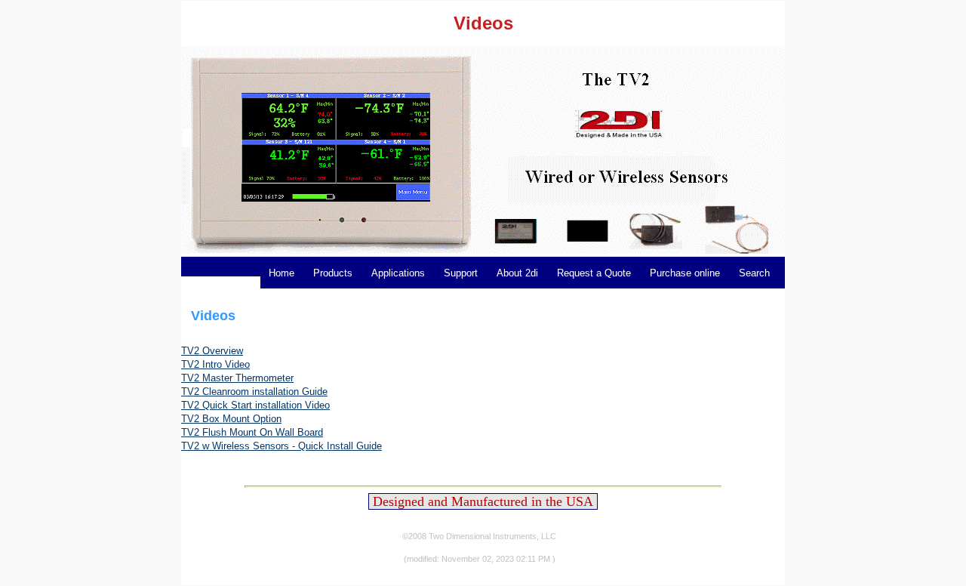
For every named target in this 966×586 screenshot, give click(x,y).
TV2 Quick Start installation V (246, 405)
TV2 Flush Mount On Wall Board (252, 432)
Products (332, 273)
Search (754, 273)
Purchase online (685, 273)
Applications (398, 273)
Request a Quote (594, 273)
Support (461, 273)
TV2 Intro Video (215, 364)
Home (281, 273)
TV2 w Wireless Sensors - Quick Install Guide (281, 446)
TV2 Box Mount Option (231, 418)
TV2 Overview (212, 350)
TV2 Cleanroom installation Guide (254, 391)
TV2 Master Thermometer (237, 378)
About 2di (517, 273)
